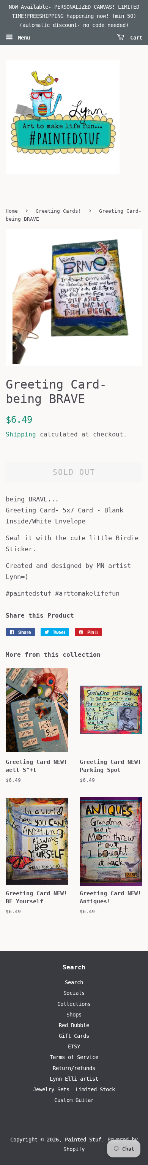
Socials (74, 993)
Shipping (21, 434)
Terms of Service (74, 1057)
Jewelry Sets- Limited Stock (74, 1089)
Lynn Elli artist (74, 1079)
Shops (74, 1015)
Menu (22, 38)
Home (12, 211)
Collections (74, 1004)
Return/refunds (74, 1068)
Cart (134, 38)
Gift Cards (74, 1036)
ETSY (74, 1046)
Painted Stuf (83, 1140)
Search (74, 982)
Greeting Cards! (58, 211)
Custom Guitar (74, 1100)
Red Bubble (74, 1025)
